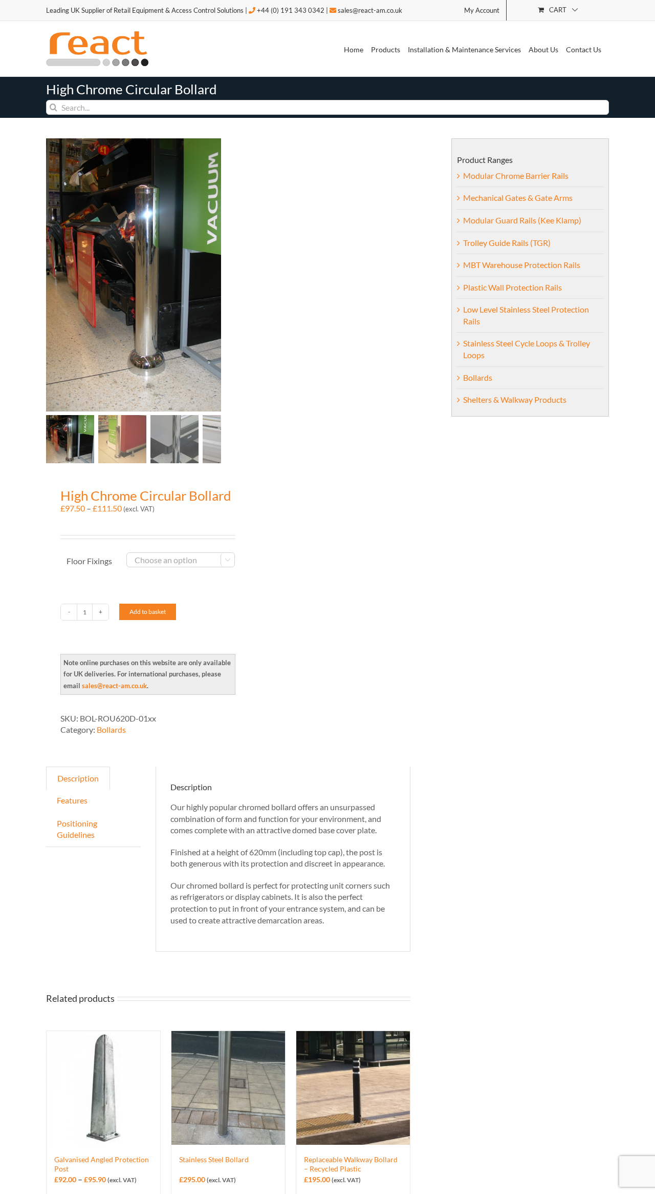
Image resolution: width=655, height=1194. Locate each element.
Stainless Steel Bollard (214, 1159)
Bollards (111, 729)
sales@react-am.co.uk (370, 10)
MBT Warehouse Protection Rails (521, 265)
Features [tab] (72, 800)
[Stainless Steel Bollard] (228, 1088)
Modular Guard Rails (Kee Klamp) (522, 220)
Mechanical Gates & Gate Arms (518, 197)
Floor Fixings (89, 561)
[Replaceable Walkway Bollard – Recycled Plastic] (353, 1088)
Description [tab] (78, 778)
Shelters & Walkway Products (514, 399)
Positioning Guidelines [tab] (77, 829)
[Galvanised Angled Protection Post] (103, 1088)
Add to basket (147, 611)
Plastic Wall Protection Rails (512, 287)
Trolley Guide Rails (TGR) (507, 243)
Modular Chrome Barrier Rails (516, 175)
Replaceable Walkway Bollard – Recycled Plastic (351, 1164)
